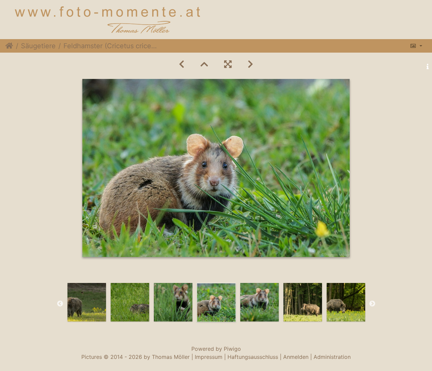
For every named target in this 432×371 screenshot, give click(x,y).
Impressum (208, 356)
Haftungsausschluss (252, 356)
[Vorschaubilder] (204, 64)
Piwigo (232, 348)
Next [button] (372, 304)
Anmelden (295, 356)
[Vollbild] (228, 64)
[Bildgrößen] (416, 46)
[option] (86, 302)
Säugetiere (38, 46)
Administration (332, 356)
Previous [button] (60, 304)
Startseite (9, 46)
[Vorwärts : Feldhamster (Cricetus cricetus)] (250, 64)
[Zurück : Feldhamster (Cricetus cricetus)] (181, 64)
